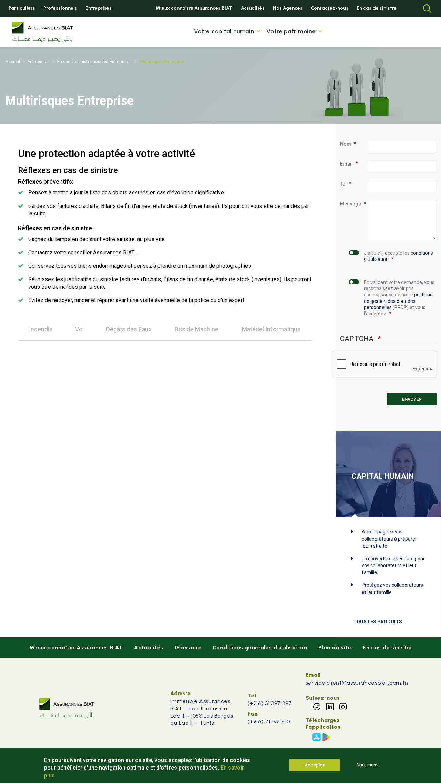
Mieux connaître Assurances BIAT (194, 8)
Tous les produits (377, 621)
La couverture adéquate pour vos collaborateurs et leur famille (393, 565)
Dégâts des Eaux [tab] (129, 329)
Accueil (12, 61)
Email (346, 164)
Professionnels (60, 8)
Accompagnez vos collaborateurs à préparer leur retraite (389, 539)
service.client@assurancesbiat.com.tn (357, 682)
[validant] (353, 301)
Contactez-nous (329, 8)
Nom (345, 144)
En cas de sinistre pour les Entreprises (94, 61)
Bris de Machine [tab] (196, 329)
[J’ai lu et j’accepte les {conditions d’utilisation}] (353, 259)
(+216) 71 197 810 (269, 721)
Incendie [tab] (41, 329)
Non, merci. (368, 765)
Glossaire (188, 647)
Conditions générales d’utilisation (260, 647)
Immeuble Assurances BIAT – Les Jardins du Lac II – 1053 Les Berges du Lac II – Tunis (201, 712)
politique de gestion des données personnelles (398, 301)
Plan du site (334, 647)
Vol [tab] (79, 329)
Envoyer (411, 399)
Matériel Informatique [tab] (271, 329)
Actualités (253, 8)
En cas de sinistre (377, 8)
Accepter (315, 765)
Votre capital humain (224, 31)
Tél (343, 184)
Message (350, 204)
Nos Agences (287, 8)
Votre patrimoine (291, 31)
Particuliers (22, 8)
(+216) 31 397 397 (271, 703)
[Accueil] (42, 32)
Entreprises (98, 8)
